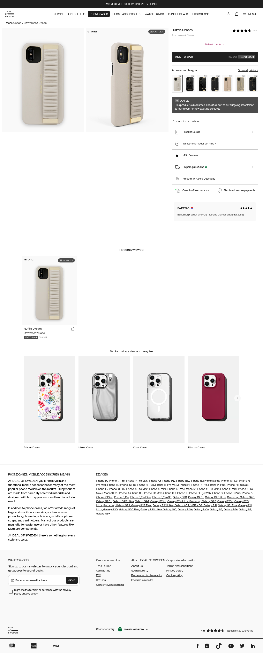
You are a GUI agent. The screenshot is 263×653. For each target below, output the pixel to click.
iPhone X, (182, 493)
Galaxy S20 (110, 509)
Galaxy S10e (201, 509)
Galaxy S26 (180, 497)
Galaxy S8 (245, 509)
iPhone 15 (112, 484)
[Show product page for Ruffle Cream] (177, 83)
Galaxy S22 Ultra (163, 505)
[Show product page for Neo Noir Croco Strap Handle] (202, 83)
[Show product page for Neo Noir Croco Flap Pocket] (189, 83)
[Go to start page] (9, 14)
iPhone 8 (217, 493)
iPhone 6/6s (121, 497)
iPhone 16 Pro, (211, 480)
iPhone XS (136, 493)
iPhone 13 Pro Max (137, 489)
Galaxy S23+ (225, 501)
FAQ (98, 575)
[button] (228, 630)
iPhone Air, (155, 480)
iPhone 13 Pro (117, 489)
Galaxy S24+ (158, 501)
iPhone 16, (197, 480)
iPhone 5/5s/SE (161, 497)
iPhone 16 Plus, (229, 480)
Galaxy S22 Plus (141, 505)
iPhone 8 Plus (232, 493)
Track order (103, 566)
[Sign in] (228, 14)
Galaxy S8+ (103, 513)
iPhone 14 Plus (216, 484)
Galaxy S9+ (231, 509)
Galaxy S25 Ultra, (123, 501)
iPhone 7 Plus (104, 497)
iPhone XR (169, 493)
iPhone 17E (168, 480)
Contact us (103, 570)
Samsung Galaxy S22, (117, 505)
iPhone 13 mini (157, 489)
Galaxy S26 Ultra (215, 497)
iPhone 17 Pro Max (137, 480)
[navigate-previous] (237, 398)
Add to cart (214, 57)
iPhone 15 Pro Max (166, 484)
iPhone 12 (190, 489)
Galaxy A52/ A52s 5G (188, 505)
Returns (101, 580)
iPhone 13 (101, 489)
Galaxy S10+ (185, 509)
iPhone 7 (247, 493)
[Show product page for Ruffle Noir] (252, 83)
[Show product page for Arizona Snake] (240, 83)
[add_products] (72, 329)
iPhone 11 (124, 493)
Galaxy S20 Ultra (151, 509)
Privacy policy (174, 570)
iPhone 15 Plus (145, 484)
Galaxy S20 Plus (129, 509)
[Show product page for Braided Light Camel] (227, 83)
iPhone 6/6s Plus (140, 497)
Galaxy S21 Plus (227, 505)
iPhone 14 (184, 484)
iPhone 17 (101, 480)
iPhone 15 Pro (127, 484)
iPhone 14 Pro (198, 484)
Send (71, 580)
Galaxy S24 (142, 501)
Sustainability (139, 570)
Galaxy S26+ (196, 497)
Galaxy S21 (210, 505)
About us (137, 566)
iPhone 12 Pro (175, 489)
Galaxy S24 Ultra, (178, 501)
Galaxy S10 (169, 509)
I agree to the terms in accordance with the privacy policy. (42, 591)
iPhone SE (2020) (200, 493)
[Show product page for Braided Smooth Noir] (215, 83)
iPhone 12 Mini (228, 489)
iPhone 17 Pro (117, 480)
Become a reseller (142, 580)
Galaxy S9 (216, 509)
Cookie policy (174, 575)
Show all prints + (248, 70)
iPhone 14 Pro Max (237, 484)
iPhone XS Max (153, 493)
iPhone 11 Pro (110, 493)
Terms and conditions (179, 566)
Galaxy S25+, (104, 501)
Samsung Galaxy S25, (241, 497)
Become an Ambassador (146, 575)
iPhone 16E (182, 480)
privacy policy (30, 593)
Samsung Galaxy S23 (202, 501)
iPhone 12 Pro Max (208, 489)
